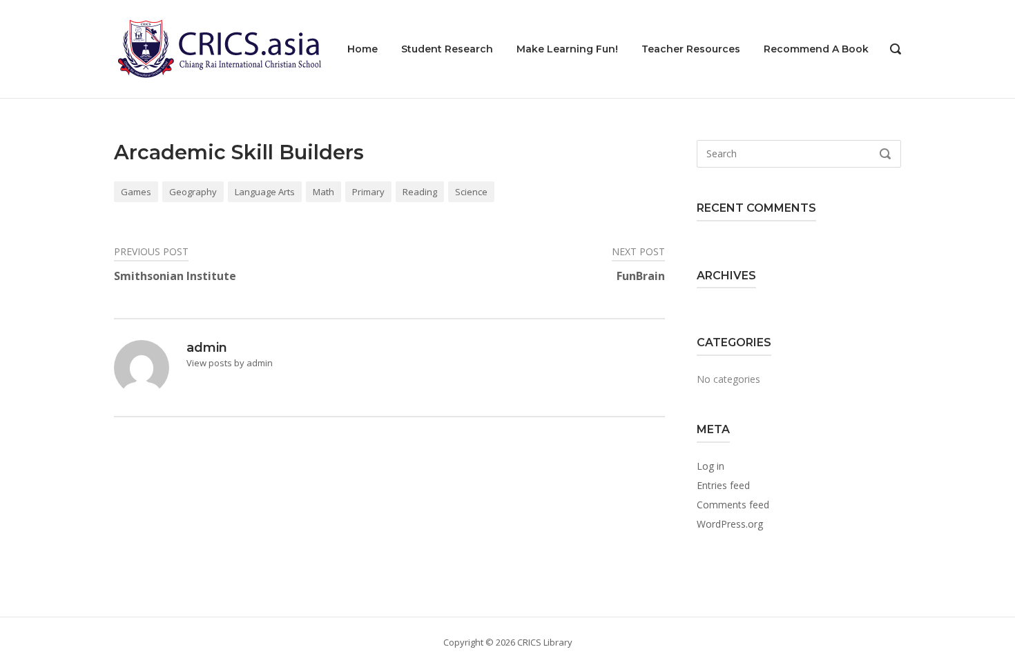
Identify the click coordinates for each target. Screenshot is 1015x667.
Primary (368, 192)
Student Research (447, 49)
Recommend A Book (816, 49)
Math (323, 192)
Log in (710, 465)
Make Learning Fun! (567, 49)
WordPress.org (730, 523)
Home (362, 49)
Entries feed (723, 485)
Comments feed (733, 504)
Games (136, 192)
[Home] (217, 47)
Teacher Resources (690, 49)
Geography (193, 192)
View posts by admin (229, 363)
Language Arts (265, 192)
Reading (420, 192)
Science (471, 192)
